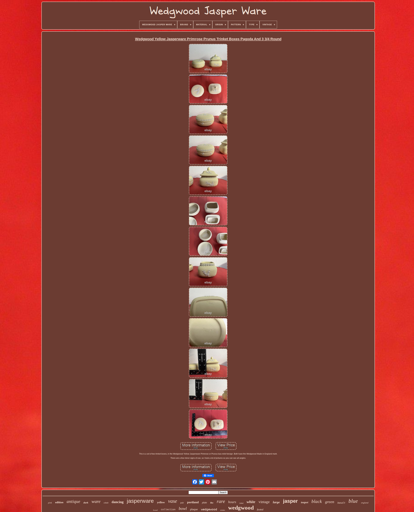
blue (353, 501)
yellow (161, 502)
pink (50, 502)
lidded (241, 503)
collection (168, 509)
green (329, 502)
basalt (341, 502)
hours (232, 502)
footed (260, 509)
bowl (183, 508)
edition (59, 502)
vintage (264, 502)
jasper (290, 501)
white (251, 502)
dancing (118, 502)
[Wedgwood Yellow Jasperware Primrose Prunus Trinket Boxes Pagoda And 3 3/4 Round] (208, 58)
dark (85, 502)
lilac (211, 503)
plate (204, 502)
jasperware (140, 501)
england (364, 502)
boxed (155, 510)
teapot (304, 502)
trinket (222, 510)
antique (73, 501)
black (316, 501)
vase (172, 501)
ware (96, 501)
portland (193, 502)
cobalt (106, 503)
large (276, 502)
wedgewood (209, 509)
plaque (194, 509)
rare (221, 501)
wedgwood (241, 508)
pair (182, 502)
